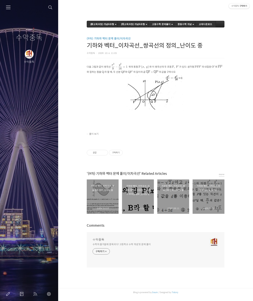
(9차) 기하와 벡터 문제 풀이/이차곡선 (109, 38)
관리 (49, 294)
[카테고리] (8, 7)
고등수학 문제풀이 (161, 24)
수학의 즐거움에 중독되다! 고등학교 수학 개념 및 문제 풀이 (122, 244)
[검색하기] (50, 7)
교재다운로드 (205, 24)
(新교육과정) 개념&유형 (102, 24)
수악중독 (29, 38)
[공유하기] (100, 152)
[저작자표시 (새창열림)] (124, 152)
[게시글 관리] (104, 152)
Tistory (175, 292)
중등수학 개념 (185, 24)
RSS (36, 294)
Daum (155, 292)
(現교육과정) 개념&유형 (133, 24)
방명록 (22, 294)
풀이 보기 (94, 133)
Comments (95, 225)
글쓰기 (9, 294)
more (221, 174)
